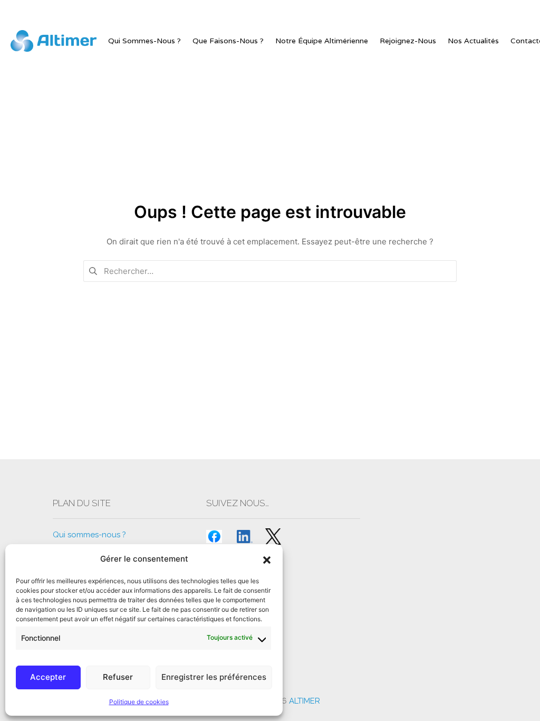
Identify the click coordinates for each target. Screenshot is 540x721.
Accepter (48, 677)
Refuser (118, 677)
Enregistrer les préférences (213, 677)
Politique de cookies (139, 702)
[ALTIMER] (54, 41)
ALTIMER (304, 701)
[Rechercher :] (270, 270)
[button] (267, 559)
